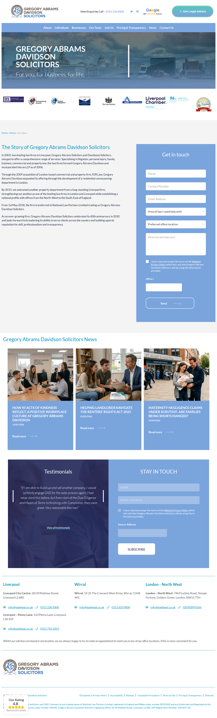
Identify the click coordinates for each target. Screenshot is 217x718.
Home (5, 133)
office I (150, 278)
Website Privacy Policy (176, 510)
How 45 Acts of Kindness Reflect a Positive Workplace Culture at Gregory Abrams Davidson (39, 414)
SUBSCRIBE (136, 549)
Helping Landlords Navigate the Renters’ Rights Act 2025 (106, 410)
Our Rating (16, 700)
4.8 (15, 703)
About (12, 133)
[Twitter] (131, 11)
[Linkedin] (137, 11)
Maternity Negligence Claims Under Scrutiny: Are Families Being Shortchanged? (175, 412)
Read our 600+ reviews (16, 710)
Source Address (127, 524)
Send (164, 303)
